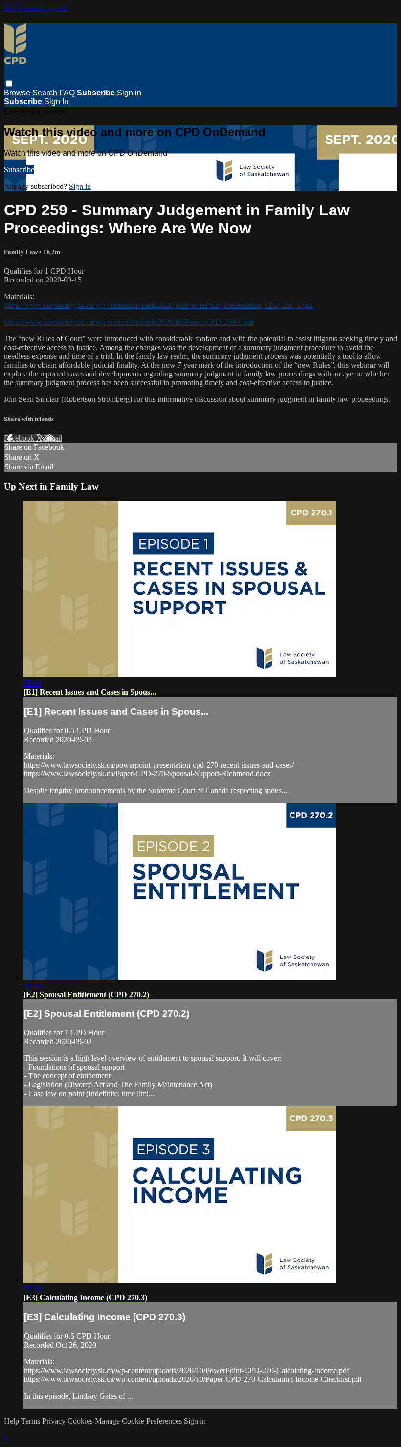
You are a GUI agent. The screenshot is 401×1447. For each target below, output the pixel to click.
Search (45, 93)
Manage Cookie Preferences (139, 1421)
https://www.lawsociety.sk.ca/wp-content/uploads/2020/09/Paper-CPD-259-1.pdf (129, 322)
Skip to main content (35, 8)
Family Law (21, 252)
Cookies (81, 1421)
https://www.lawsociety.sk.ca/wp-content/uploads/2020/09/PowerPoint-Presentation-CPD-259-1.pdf (158, 305)
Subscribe (19, 169)
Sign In (56, 101)
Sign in (129, 93)
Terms (31, 1421)
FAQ (67, 93)
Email (53, 438)
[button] (9, 83)
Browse (18, 93)
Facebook (20, 438)
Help (12, 1421)
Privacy (54, 1421)
